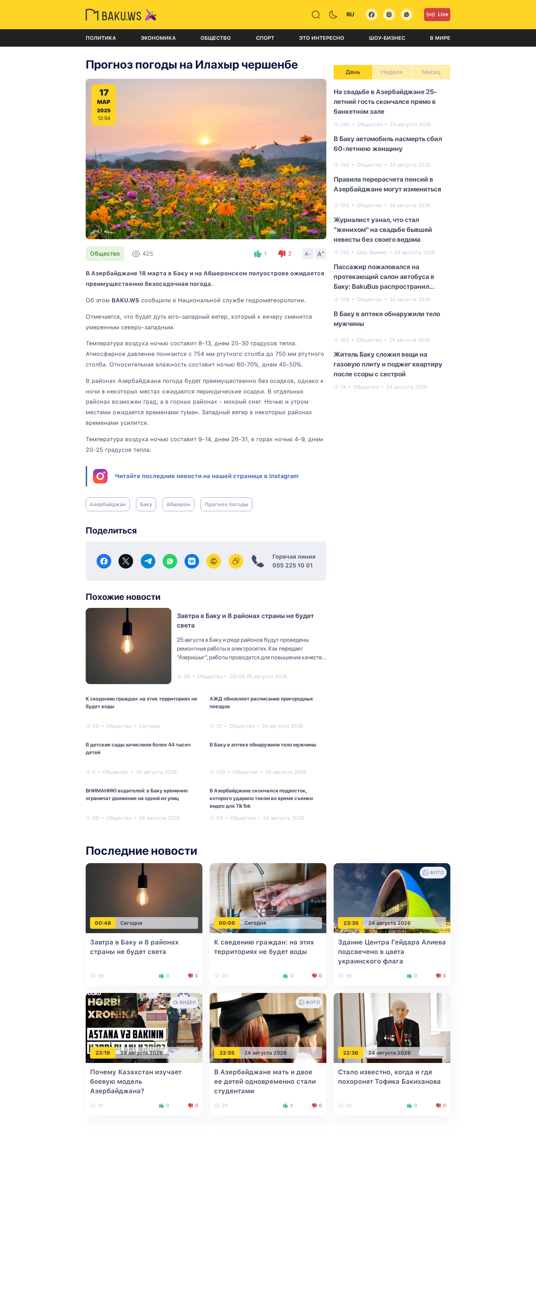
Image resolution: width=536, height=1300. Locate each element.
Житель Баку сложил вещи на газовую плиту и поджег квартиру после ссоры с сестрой (388, 364)
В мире (440, 38)
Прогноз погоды (226, 504)
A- (308, 254)
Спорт (265, 38)
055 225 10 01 (292, 565)
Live (443, 14)
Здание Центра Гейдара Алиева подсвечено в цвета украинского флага (392, 951)
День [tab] (353, 72)
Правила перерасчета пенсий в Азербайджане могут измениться (387, 184)
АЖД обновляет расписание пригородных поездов (261, 702)
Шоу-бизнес (387, 38)
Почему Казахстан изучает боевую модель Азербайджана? (136, 1081)
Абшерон (178, 504)
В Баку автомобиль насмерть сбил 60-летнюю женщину (388, 143)
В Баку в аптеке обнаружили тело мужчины (263, 745)
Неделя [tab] (392, 72)
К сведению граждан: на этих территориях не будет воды (141, 702)
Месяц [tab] (431, 72)
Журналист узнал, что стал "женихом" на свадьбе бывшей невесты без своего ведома (383, 229)
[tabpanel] (392, 239)
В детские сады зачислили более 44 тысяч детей (138, 748)
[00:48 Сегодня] (144, 898)
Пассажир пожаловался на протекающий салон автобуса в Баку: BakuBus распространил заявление (384, 277)
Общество (216, 38)
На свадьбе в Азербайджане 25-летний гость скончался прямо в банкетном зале (385, 101)
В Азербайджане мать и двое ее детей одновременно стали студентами (265, 1081)
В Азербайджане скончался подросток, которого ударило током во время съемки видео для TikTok (261, 798)
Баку (146, 504)
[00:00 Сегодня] (268, 898)
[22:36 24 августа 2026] (392, 1027)
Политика (101, 38)
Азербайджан (108, 504)
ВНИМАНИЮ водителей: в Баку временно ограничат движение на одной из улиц (137, 794)
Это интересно (321, 38)
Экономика (158, 38)
